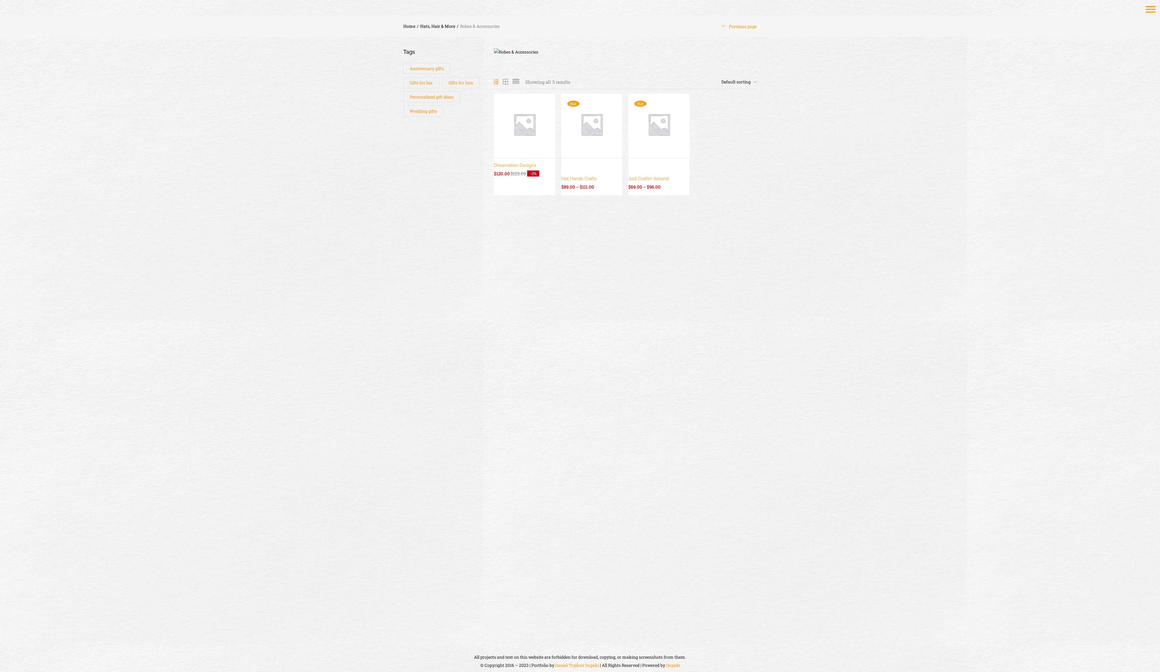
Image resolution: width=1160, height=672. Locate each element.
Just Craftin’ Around (648, 178)
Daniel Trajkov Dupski (577, 665)
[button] (737, 82)
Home (409, 26)
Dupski (673, 665)
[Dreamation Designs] (524, 124)
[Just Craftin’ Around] (659, 124)
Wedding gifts (423, 111)
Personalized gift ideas (432, 97)
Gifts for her (421, 83)
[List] (515, 81)
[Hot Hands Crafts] (592, 124)
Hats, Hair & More (437, 26)
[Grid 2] (506, 81)
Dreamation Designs (515, 165)
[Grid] (496, 81)
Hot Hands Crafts (579, 178)
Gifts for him (461, 83)
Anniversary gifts (427, 68)
